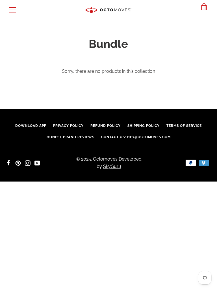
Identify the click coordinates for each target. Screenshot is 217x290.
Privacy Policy (68, 126)
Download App (30, 126)
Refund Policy (105, 126)
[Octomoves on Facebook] (8, 162)
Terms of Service (184, 126)
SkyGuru (112, 166)
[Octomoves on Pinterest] (18, 162)
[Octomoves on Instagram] (28, 162)
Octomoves (105, 159)
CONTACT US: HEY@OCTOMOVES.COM (136, 137)
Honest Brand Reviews (70, 137)
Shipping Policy (143, 126)
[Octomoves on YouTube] (37, 162)
